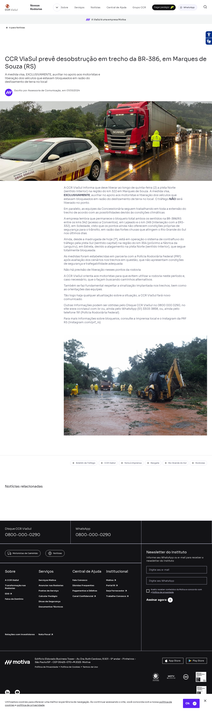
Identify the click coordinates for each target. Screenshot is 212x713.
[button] (187, 7)
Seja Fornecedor (115, 590)
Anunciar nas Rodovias (51, 585)
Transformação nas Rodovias (15, 587)
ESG (7, 593)
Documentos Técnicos (51, 606)
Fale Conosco (79, 580)
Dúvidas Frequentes (83, 585)
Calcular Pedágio (48, 596)
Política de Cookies (70, 667)
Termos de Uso (90, 667)
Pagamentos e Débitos (84, 590)
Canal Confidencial (82, 596)
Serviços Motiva (47, 580)
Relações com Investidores (20, 634)
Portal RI (110, 585)
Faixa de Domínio (14, 599)
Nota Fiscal (44, 634)
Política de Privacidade (46, 667)
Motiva (109, 580)
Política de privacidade (163, 592)
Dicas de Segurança (49, 601)
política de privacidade (31, 705)
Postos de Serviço (49, 590)
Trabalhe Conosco (116, 596)
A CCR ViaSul (12, 580)
